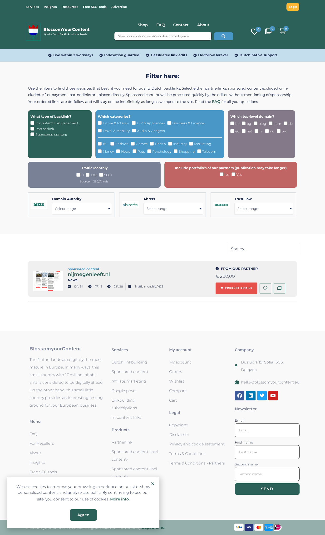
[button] (153, 483)
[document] (162, 267)
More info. (120, 499)
